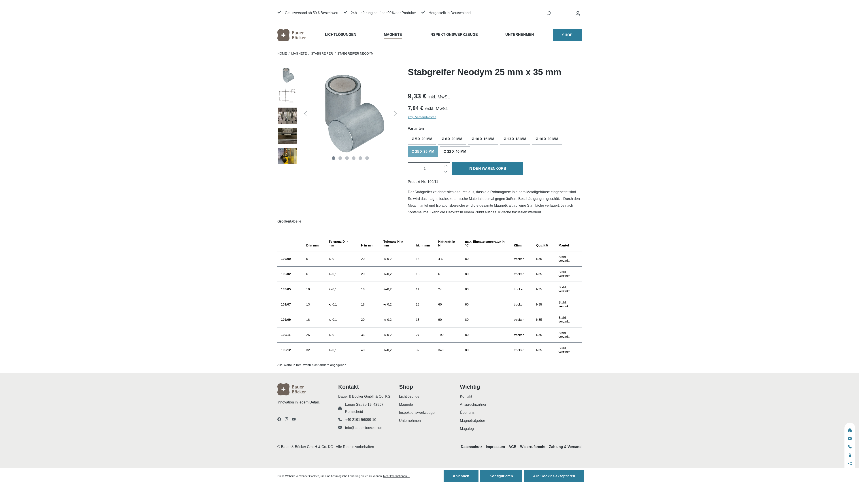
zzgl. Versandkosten (422, 117)
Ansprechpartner (473, 404)
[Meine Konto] (578, 14)
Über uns (467, 412)
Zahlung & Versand (565, 447)
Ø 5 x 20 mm (422, 139)
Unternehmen (410, 420)
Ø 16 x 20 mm (547, 139)
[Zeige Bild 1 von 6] (333, 158)
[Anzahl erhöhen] (445, 165)
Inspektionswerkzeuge (417, 412)
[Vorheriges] (305, 114)
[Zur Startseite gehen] (301, 35)
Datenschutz (471, 447)
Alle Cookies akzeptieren (554, 476)
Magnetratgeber (472, 420)
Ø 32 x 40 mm (455, 151)
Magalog (467, 429)
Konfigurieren (501, 476)
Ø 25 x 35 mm (423, 151)
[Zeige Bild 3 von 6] (347, 158)
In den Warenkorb (487, 168)
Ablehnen (461, 476)
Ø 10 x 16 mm (483, 139)
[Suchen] (549, 14)
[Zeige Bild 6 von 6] (367, 158)
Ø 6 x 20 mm (452, 139)
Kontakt (466, 396)
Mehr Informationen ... (396, 476)
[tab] (429, 224)
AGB (512, 447)
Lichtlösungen (410, 396)
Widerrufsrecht (532, 447)
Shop (567, 35)
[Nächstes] (395, 114)
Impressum (495, 447)
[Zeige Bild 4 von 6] (353, 158)
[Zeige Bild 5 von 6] (360, 158)
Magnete (406, 404)
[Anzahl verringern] (445, 171)
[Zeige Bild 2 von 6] (340, 158)
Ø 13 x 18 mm (515, 139)
